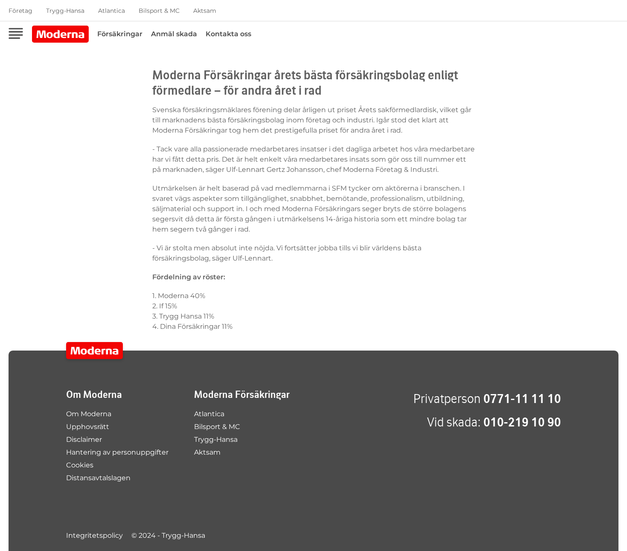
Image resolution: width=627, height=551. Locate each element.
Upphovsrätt (87, 427)
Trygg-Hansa (65, 10)
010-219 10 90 (522, 422)
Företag (20, 10)
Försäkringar (119, 34)
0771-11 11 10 (522, 398)
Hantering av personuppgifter (117, 452)
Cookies (79, 465)
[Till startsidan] (94, 350)
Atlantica (111, 10)
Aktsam (204, 10)
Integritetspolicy (94, 535)
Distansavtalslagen (98, 478)
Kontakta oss (228, 34)
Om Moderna (88, 414)
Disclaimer (84, 439)
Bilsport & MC (159, 10)
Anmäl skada (174, 34)
